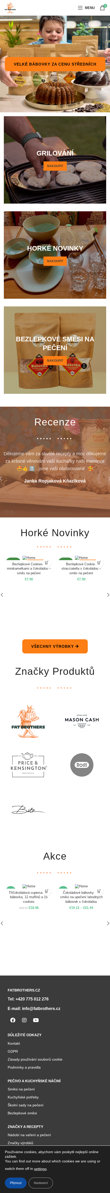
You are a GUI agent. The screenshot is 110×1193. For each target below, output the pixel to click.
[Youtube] (36, 1020)
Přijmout (15, 1183)
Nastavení (41, 1183)
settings (40, 1169)
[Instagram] (24, 1020)
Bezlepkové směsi (22, 1113)
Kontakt (14, 1043)
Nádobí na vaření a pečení (29, 1135)
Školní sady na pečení (25, 1105)
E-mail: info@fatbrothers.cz (34, 1008)
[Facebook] (13, 1020)
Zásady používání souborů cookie (35, 1059)
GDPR (13, 1051)
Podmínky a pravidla (24, 1067)
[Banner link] (55, 160)
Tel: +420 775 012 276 (28, 999)
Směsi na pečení (21, 1089)
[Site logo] (10, 7)
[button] (46, 562)
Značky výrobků (20, 1143)
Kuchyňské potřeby (23, 1097)
